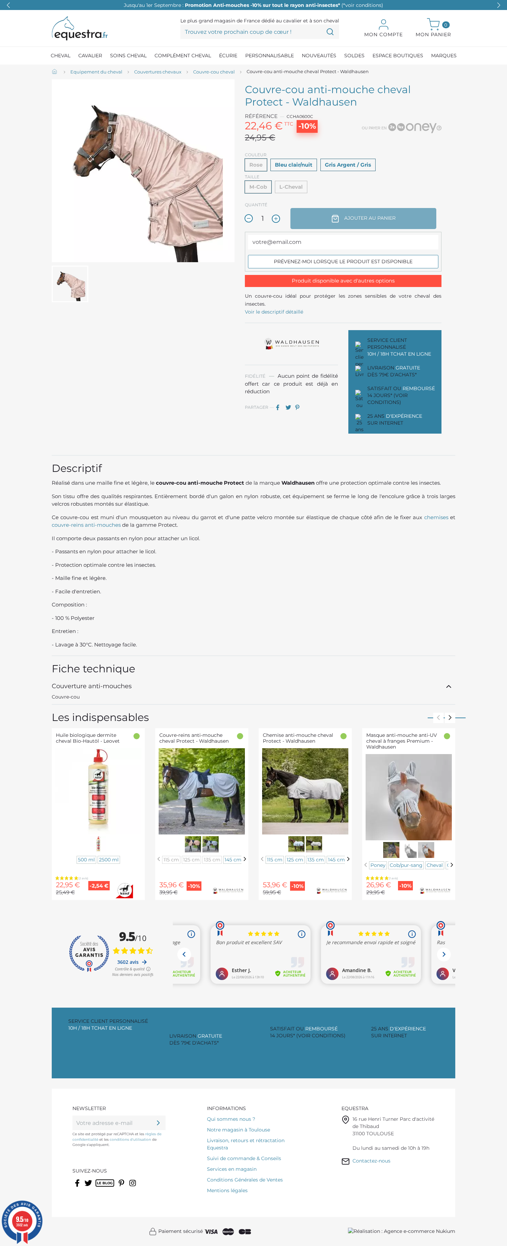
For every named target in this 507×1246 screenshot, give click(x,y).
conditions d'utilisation (130, 1139)
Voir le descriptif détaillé (274, 312)
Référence (261, 116)
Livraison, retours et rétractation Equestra (246, 1144)
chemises (436, 517)
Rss (99, 1187)
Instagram (133, 1187)
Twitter (88, 1187)
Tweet (290, 407)
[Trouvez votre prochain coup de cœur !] (330, 31)
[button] (499, 5)
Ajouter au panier (369, 218)
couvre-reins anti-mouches (86, 525)
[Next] (244, 859)
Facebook (77, 1187)
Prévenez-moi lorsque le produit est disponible (343, 261)
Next (450, 718)
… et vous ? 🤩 (253, 5)
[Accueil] (55, 72)
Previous (438, 718)
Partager (280, 407)
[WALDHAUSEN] (291, 343)
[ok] (158, 1123)
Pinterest (299, 407)
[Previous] (158, 859)
